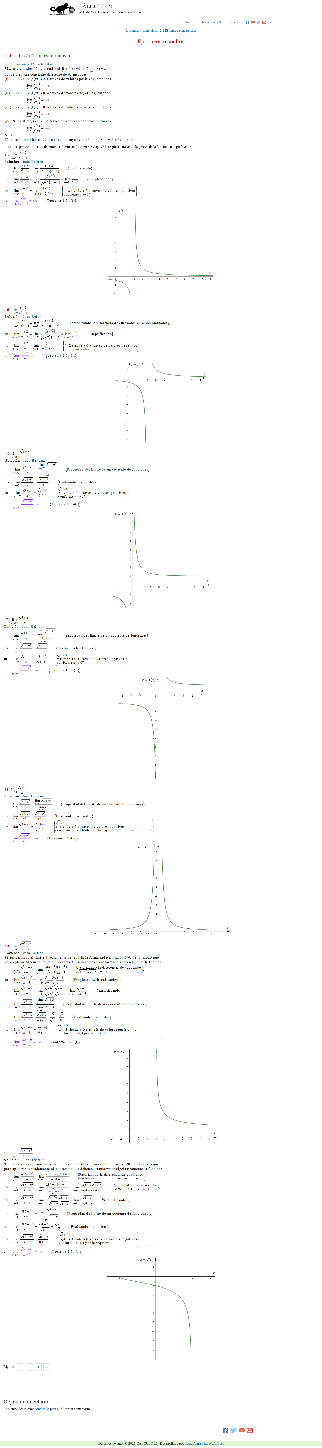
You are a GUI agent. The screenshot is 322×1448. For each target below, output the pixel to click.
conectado (42, 1409)
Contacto (233, 22)
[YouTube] (253, 22)
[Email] (264, 22)
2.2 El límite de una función (178, 30)
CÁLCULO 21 (95, 6)
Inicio (189, 22)
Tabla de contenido (210, 22)
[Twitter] (258, 22)
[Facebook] (247, 22)
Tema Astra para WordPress (204, 1443)
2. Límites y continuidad (142, 30)
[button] (270, 22)
